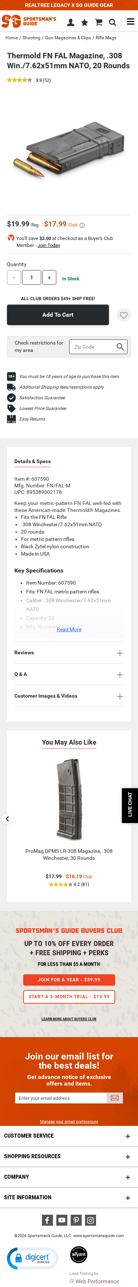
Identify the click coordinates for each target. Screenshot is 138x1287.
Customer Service (29, 1135)
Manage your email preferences (69, 1121)
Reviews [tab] (24, 652)
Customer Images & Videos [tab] (45, 696)
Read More (69, 629)
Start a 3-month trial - (69, 996)
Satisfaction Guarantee (42, 397)
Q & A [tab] (20, 674)
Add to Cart (57, 314)
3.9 (39, 80)
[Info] (82, 225)
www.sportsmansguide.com (98, 1235)
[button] (84, 23)
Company (16, 1176)
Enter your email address (44, 1098)
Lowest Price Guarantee (42, 408)
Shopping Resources (32, 1156)
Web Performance (97, 1281)
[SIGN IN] (70, 24)
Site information (28, 1197)
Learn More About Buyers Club (69, 1019)
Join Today (49, 245)
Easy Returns (32, 419)
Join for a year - (69, 979)
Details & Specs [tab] (32, 461)
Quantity (16, 264)
